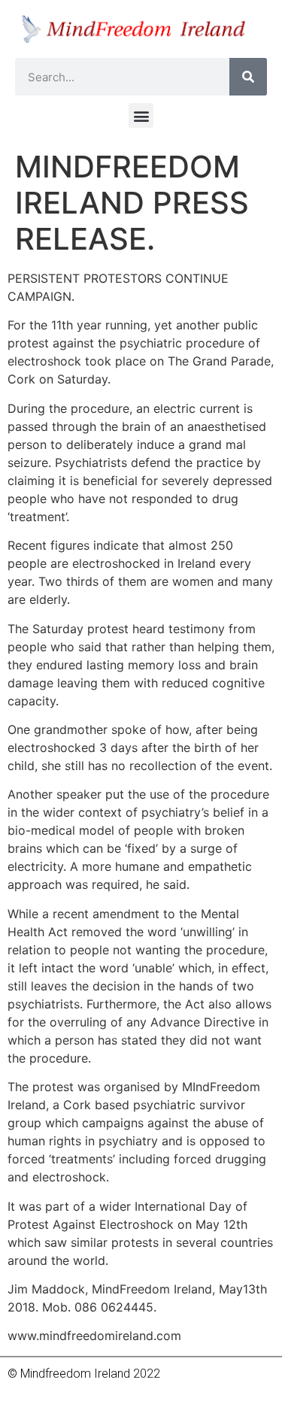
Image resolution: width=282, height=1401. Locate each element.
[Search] (248, 77)
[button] (141, 115)
